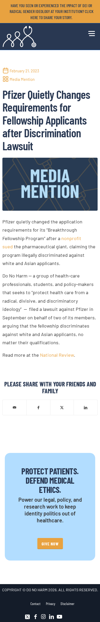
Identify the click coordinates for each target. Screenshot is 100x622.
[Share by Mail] (14, 407)
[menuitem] (51, 11)
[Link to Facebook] (35, 617)
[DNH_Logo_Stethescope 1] (40, 36)
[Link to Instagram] (43, 617)
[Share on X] (62, 407)
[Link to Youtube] (59, 617)
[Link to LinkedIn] (51, 617)
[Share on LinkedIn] (85, 407)
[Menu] (90, 32)
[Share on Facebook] (38, 407)
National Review (57, 355)
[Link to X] (27, 617)
